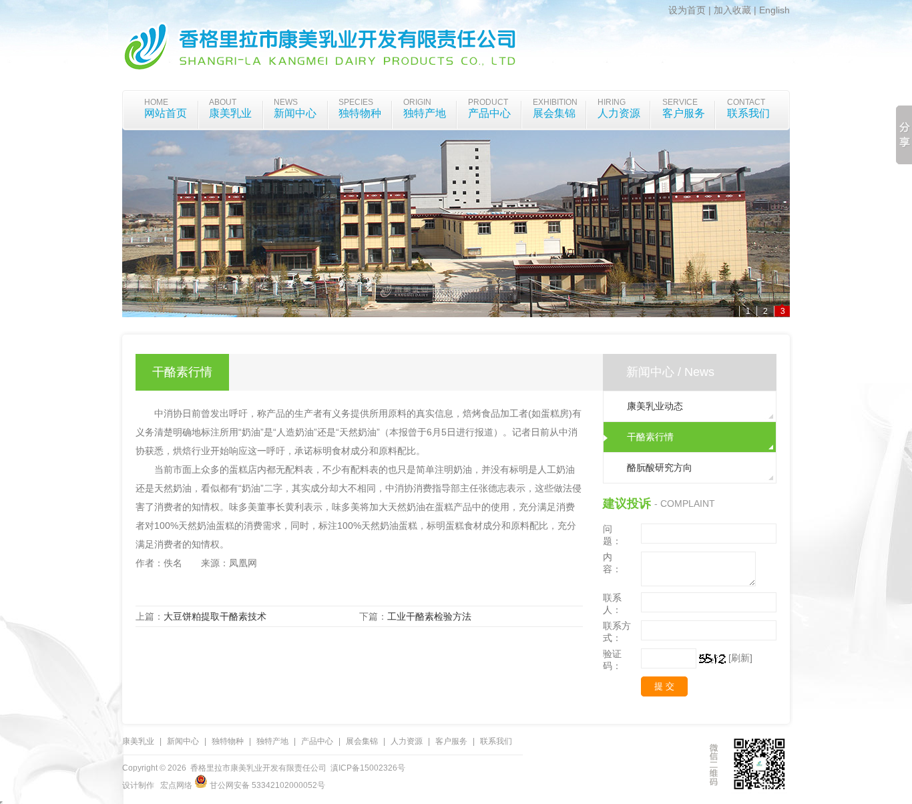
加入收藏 (732, 10)
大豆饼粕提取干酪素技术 (215, 616)
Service (680, 102)
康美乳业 (230, 113)
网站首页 (165, 113)
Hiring (612, 102)
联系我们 (748, 113)
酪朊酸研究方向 (659, 467)
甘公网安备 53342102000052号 (266, 785)
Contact (746, 102)
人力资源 (619, 113)
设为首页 (687, 10)
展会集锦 (554, 113)
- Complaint (684, 503)
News (286, 102)
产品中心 (489, 113)
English (774, 10)
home (156, 102)
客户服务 (683, 113)
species (355, 102)
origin (417, 102)
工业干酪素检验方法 (429, 616)
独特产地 (424, 113)
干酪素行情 (650, 436)
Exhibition (555, 102)
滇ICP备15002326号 (367, 768)
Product (488, 102)
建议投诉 (627, 503)
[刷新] (740, 657)
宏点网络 (176, 785)
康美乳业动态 (655, 406)
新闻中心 (295, 113)
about (222, 102)
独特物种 (359, 113)
